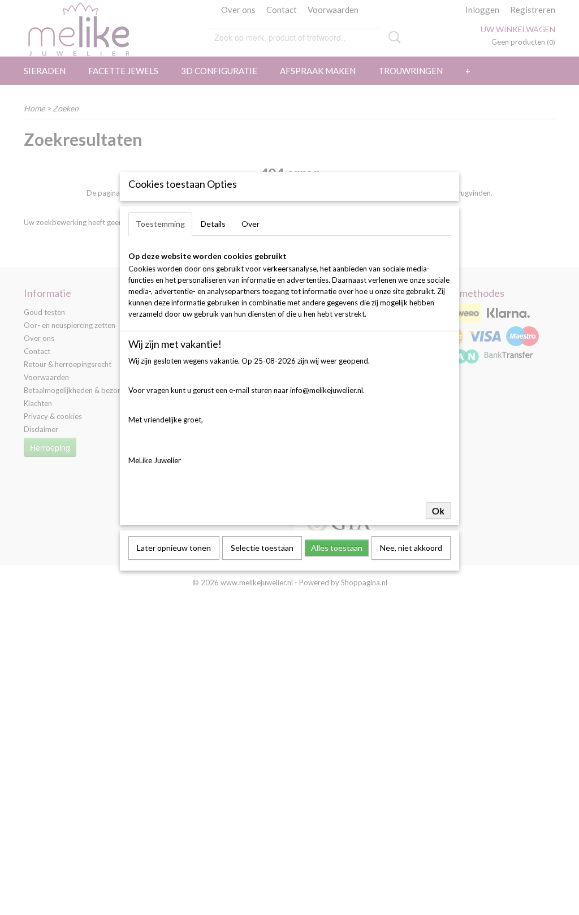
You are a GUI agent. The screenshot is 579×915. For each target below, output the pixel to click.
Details (213, 223)
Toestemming (160, 223)
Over (250, 223)
